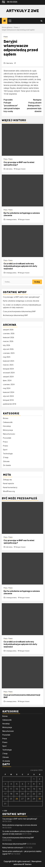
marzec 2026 (8, 341)
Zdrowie (6, 461)
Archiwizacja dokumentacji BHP (15, 315)
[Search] (41, 21)
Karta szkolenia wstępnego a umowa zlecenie (21, 301)
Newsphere (36, 861)
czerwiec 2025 (8, 353)
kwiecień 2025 (8, 361)
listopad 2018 (8, 400)
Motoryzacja (8, 430)
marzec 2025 (8, 365)
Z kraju (5, 457)
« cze (4, 810)
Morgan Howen (21, 169)
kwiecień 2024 (8, 392)
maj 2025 (6, 357)
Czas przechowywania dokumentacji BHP (19, 311)
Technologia (8, 454)
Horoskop (7, 426)
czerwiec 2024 (8, 384)
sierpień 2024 (8, 377)
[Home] (4, 21)
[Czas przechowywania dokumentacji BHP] (22, 672)
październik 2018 (9, 404)
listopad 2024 (8, 369)
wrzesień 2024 (8, 373)
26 (17, 799)
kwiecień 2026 (8, 337)
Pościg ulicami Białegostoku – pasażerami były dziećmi (34, 106)
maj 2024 (6, 388)
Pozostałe (7, 438)
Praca (5, 159)
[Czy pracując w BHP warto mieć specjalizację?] (22, 140)
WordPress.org (9, 491)
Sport (5, 450)
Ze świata (7, 465)
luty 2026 (6, 345)
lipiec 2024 (7, 380)
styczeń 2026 (8, 349)
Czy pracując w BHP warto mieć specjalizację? (21, 297)
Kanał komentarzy (10, 487)
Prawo (6, 37)
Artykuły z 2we (22, 10)
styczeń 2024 (8, 396)
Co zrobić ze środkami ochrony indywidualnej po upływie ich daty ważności (20, 266)
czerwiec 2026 (8, 333)
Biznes (5, 418)
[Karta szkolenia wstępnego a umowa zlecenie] (22, 190)
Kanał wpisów (8, 483)
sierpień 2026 (8, 330)
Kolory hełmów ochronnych (12, 848)
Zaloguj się (7, 480)
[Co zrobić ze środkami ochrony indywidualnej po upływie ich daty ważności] (22, 241)
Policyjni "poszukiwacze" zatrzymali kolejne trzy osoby (12, 106)
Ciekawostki (7, 422)
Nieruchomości (9, 434)
